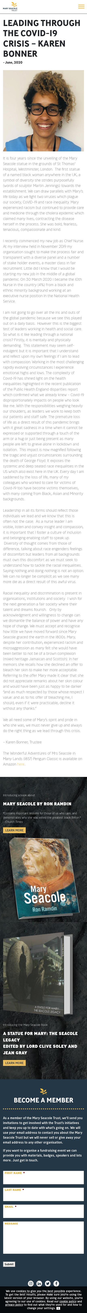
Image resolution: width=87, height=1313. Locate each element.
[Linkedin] (39, 1284)
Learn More (14, 830)
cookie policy (67, 1301)
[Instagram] (31, 1284)
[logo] (10, 6)
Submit (9, 1264)
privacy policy (14, 1304)
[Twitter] (48, 1284)
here (20, 764)
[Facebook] (56, 1284)
